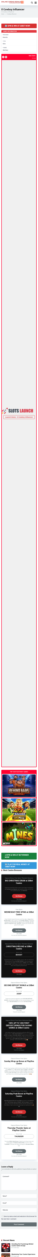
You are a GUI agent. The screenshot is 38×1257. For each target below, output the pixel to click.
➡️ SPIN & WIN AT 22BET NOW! (17, 26)
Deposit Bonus (9, 878)
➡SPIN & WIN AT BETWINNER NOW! (17, 856)
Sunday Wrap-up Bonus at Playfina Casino (19, 1062)
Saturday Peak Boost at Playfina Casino (19, 1095)
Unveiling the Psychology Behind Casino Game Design (22, 1245)
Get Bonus (19, 896)
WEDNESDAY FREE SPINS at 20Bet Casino (19, 913)
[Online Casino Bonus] (12, 2)
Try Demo (19, 785)
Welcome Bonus (27, 1020)
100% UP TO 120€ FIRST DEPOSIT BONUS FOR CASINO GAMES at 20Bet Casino (19, 1025)
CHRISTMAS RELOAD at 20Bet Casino (19, 947)
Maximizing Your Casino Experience (23, 1254)
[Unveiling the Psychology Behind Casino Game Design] (5, 1251)
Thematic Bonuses (27, 878)
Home (2, 14)
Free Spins (17, 878)
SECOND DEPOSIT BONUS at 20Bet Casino (19, 986)
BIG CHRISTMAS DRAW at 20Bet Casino (19, 882)
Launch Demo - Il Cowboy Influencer (19, 417)
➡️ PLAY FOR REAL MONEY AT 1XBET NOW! (17, 865)
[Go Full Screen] (6, 57)
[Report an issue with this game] (3, 57)
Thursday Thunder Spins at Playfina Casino (19, 1129)
